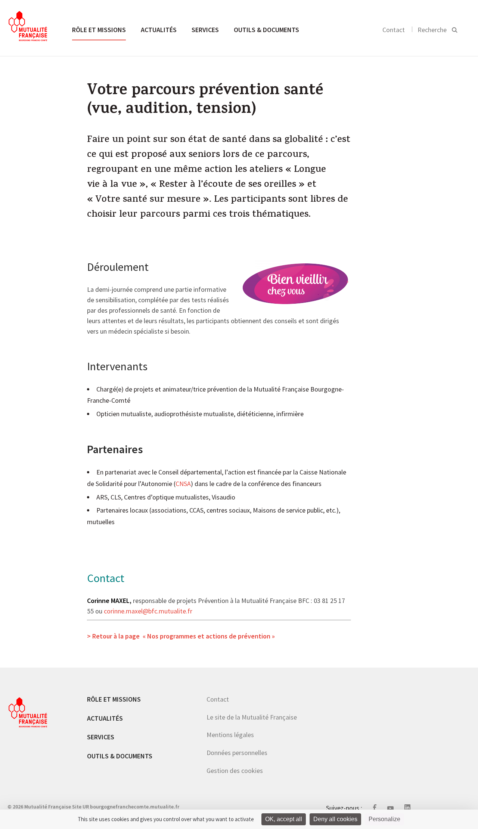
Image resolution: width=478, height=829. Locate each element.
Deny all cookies (335, 819)
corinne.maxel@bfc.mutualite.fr (148, 611)
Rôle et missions (99, 29)
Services (205, 29)
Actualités (159, 29)
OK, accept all (283, 819)
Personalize (384, 819)
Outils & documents (266, 29)
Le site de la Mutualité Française (252, 717)
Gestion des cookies (235, 770)
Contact (393, 29)
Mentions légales (230, 734)
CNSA (183, 484)
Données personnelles (237, 752)
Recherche (432, 29)
